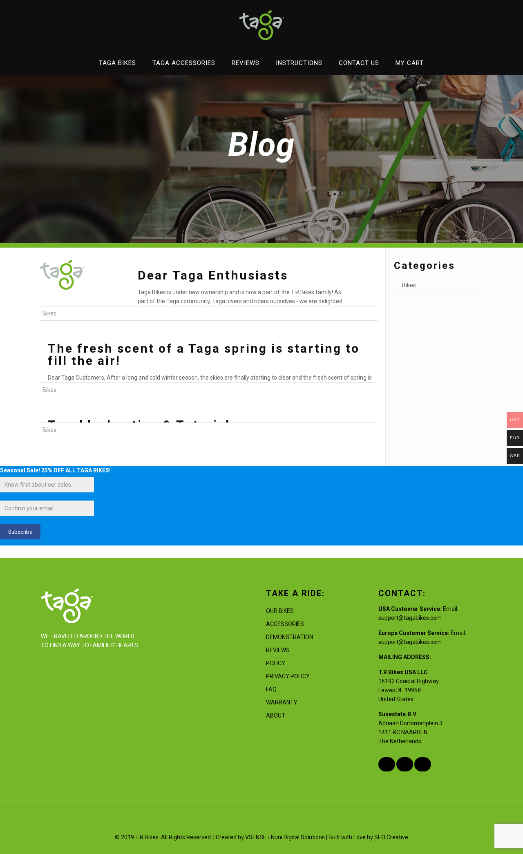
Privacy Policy (288, 676)
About (275, 715)
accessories (285, 624)
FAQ (271, 689)
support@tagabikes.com (410, 618)
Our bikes (280, 611)
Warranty (281, 702)
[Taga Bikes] (261, 25)
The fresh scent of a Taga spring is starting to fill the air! (204, 354)
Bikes (49, 313)
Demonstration (289, 637)
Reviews (278, 650)
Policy (275, 663)
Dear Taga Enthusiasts (213, 275)
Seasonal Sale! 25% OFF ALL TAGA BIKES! (55, 470)
